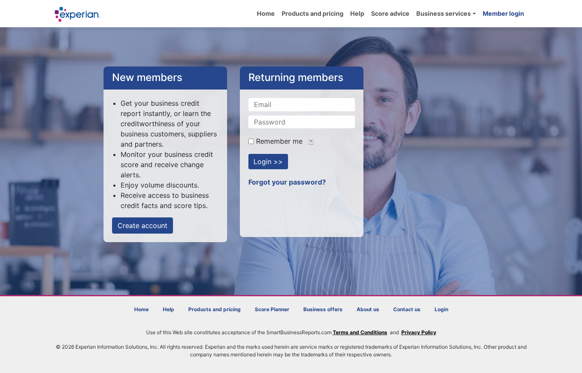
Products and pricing (312, 13)
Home (266, 13)
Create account (142, 225)
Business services (443, 13)
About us (368, 309)
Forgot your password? (287, 182)
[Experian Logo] (78, 14)
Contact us (407, 309)
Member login (503, 13)
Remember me (278, 141)
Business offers (323, 309)
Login (441, 309)
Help (357, 13)
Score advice (390, 13)
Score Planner (272, 309)
